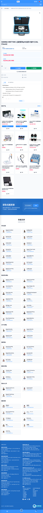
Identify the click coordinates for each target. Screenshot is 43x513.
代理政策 (24, 493)
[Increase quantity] (8, 68)
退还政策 (34, 495)
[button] (21, 25)
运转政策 (34, 494)
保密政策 (24, 497)
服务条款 (33, 208)
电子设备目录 (35, 490)
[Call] (21, 511)
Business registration (27, 488)
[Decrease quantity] (3, 68)
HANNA (3, 48)
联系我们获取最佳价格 (22, 71)
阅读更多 (20, 100)
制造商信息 (11, 82)
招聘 (34, 489)
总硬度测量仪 (6, 8)
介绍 (24, 490)
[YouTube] (25, 499)
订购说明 (34, 493)
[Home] (1, 8)
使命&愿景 (25, 494)
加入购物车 (18, 68)
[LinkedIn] (29, 499)
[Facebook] (23, 499)
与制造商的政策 (26, 489)
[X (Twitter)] (27, 499)
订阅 (36, 205)
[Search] (41, 4)
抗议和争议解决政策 (36, 488)
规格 (5, 82)
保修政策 (24, 495)
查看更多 (39, 105)
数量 (2, 66)
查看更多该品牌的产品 (10, 48)
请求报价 (34, 68)
